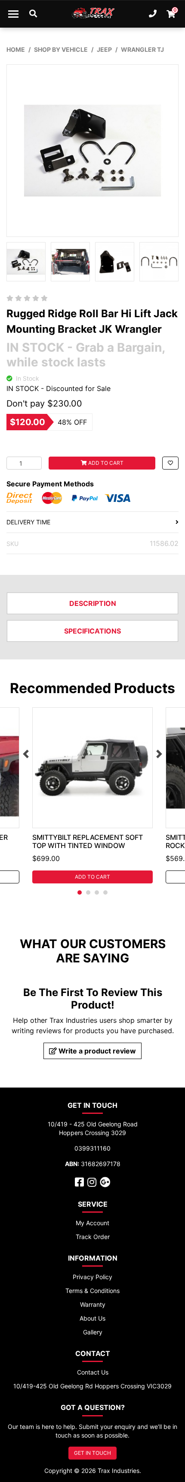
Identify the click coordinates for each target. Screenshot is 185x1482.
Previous (25, 754)
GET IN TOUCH (92, 1453)
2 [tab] (88, 892)
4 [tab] (105, 892)
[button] (170, 463)
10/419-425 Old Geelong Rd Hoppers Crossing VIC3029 (92, 1386)
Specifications (92, 631)
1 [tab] (79, 892)
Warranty (92, 1304)
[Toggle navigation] (13, 13)
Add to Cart (105, 463)
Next (159, 754)
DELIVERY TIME (28, 522)
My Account (92, 1223)
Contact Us (92, 1372)
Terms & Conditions (92, 1290)
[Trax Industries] (92, 14)
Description (92, 603)
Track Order (93, 1236)
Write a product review (96, 1051)
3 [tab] (97, 892)
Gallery (92, 1332)
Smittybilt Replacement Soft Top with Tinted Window (87, 841)
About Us (92, 1318)
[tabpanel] (92, 795)
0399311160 (92, 1148)
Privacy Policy (92, 1276)
